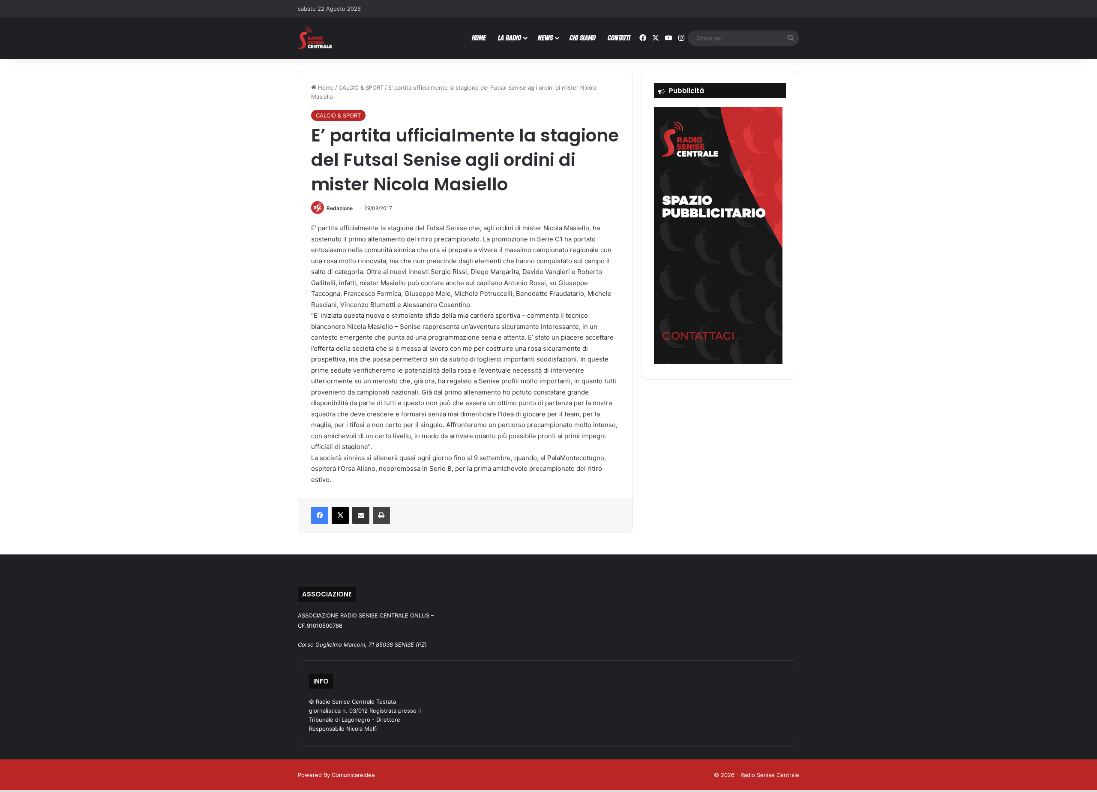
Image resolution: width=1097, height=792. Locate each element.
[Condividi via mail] (360, 515)
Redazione (340, 208)
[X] (340, 515)
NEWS (545, 37)
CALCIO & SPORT (361, 87)
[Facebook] (319, 515)
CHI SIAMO (582, 37)
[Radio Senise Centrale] (315, 38)
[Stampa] (381, 515)
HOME (479, 37)
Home (325, 87)
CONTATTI (619, 37)
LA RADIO (509, 37)
